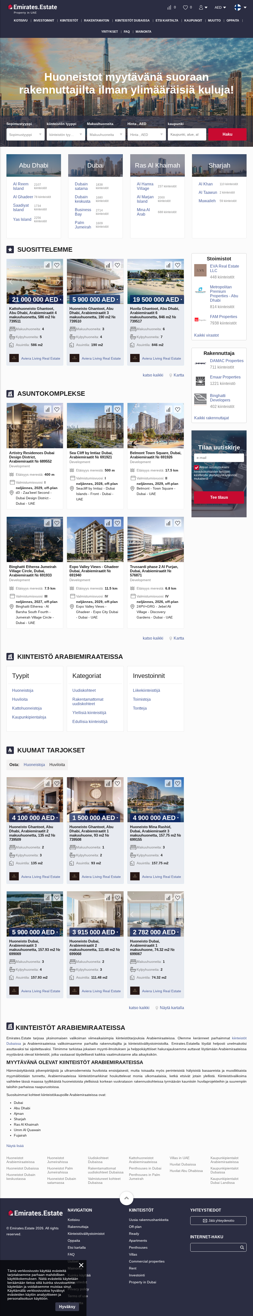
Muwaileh (207, 201)
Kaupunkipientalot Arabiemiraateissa (225, 1160)
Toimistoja (142, 699)
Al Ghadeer (23, 197)
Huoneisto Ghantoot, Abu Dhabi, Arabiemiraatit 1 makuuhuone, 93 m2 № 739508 (91, 833)
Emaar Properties (225, 377)
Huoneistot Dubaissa (22, 1168)
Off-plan (135, 1227)
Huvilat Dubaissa (183, 1164)
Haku (227, 134)
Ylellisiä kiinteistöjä (89, 713)
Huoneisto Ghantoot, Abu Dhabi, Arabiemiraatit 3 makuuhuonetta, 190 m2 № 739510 (92, 314)
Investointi (137, 1275)
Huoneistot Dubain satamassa (61, 1181)
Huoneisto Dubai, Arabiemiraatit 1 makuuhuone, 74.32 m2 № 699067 (152, 947)
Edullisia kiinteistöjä (89, 722)
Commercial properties (147, 1261)
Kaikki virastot (206, 335)
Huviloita (20, 699)
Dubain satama (81, 186)
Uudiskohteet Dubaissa (98, 1160)
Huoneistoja (22, 690)
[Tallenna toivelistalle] (57, 265)
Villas (133, 1254)
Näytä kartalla (172, 1008)
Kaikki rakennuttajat (211, 418)
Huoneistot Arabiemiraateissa (20, 1160)
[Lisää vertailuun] (47, 265)
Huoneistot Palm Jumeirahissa (60, 1170)
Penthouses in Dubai (145, 1168)
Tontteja (140, 708)
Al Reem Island (20, 186)
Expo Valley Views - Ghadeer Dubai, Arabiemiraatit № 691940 (94, 571)
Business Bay (83, 212)
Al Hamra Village (145, 186)
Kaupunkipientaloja (29, 717)
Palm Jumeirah (83, 225)
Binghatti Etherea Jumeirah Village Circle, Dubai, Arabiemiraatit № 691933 (32, 571)
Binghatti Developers (220, 398)
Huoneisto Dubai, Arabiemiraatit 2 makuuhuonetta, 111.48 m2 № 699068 (94, 947)
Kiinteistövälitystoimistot (86, 1234)
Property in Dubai (142, 1282)
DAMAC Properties (227, 361)
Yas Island (22, 219)
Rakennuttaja (78, 1227)
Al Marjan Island (145, 199)
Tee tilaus (219, 497)
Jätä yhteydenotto (221, 1220)
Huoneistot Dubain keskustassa (20, 1177)
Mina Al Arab (143, 212)
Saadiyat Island (21, 207)
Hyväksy (67, 1307)
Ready (134, 1234)
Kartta (179, 375)
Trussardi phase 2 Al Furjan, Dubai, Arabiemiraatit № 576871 (154, 571)
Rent (132, 1268)
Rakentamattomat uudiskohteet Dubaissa (106, 1170)
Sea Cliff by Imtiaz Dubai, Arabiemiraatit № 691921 (91, 455)
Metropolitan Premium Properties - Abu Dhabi (224, 293)
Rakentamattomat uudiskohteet (87, 701)
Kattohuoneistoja (27, 708)
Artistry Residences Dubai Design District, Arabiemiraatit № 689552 (31, 457)
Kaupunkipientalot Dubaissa (224, 1170)
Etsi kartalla (77, 1247)
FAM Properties (223, 317)
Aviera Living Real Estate (40, 358)
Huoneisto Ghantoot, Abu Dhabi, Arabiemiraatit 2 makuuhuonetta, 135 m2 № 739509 (32, 833)
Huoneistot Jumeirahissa (57, 1160)
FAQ (71, 1254)
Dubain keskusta (82, 199)
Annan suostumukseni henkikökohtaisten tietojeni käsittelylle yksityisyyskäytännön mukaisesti (215, 473)
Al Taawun (208, 192)
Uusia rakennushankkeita (149, 1220)
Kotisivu (74, 1220)
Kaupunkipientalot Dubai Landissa (224, 1181)
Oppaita (74, 1240)
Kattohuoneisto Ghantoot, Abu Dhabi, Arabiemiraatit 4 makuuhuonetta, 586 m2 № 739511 (33, 314)
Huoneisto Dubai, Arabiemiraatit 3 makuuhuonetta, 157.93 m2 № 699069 (34, 947)
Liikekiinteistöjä (146, 690)
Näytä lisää (15, 1146)
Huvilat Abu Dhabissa (186, 1171)
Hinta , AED (139, 135)
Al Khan (206, 184)
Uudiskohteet (84, 690)
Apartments (138, 1240)
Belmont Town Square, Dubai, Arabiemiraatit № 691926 (155, 455)
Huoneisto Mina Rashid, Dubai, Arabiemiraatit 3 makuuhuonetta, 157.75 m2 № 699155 (155, 833)
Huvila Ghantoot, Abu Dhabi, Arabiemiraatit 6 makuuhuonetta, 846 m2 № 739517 (154, 314)
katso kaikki (153, 375)
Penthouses (138, 1247)
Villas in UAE (180, 1158)
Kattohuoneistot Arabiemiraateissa (143, 1160)
